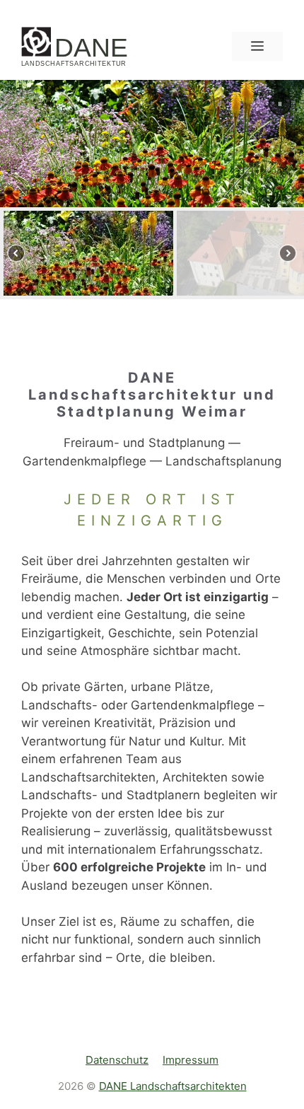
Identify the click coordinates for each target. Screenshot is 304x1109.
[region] (152, 189)
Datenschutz (117, 1060)
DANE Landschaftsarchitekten (173, 1086)
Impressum (190, 1060)
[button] (280, 104)
